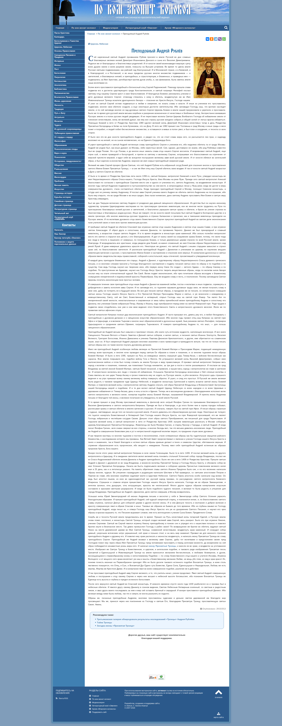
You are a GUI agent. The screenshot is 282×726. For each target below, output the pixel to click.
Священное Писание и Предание (64, 56)
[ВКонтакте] (207, 39)
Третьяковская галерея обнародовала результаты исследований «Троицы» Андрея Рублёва (145, 619)
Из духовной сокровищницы (68, 129)
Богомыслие (60, 81)
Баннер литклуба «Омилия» (67, 238)
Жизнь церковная (62, 101)
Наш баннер (60, 234)
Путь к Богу (59, 113)
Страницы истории (63, 193)
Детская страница (62, 205)
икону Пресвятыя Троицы (162, 546)
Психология (60, 157)
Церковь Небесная (63, 47)
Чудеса (57, 125)
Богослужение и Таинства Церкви (66, 42)
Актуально (59, 117)
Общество (59, 165)
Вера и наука (60, 153)
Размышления (61, 169)
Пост (56, 69)
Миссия (58, 173)
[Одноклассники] (211, 39)
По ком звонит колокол (84, 28)
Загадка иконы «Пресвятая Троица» (115, 626)
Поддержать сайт (99, 712)
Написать (58, 230)
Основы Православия (64, 51)
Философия (60, 141)
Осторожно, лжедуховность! (67, 161)
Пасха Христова (61, 33)
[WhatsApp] (224, 39)
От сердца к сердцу (63, 137)
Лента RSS (63, 698)
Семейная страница (63, 201)
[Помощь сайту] (157, 679)
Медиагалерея (110, 28)
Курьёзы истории (62, 197)
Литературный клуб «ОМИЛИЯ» (63, 218)
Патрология (59, 77)
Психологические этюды (66, 149)
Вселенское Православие (66, 97)
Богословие (60, 73)
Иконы (57, 65)
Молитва (58, 121)
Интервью (59, 61)
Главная (60, 28)
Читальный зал (61, 213)
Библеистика (60, 89)
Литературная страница (65, 209)
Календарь (59, 37)
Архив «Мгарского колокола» (180, 28)
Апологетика (60, 85)
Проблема (59, 181)
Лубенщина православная (66, 133)
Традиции (59, 109)
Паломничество (61, 93)
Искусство (59, 189)
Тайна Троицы (104, 622)
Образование (60, 145)
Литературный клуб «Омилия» (141, 28)
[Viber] (220, 39)
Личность (58, 105)
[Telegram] (216, 39)
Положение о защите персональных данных (65, 243)
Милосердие (60, 177)
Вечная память (61, 185)
